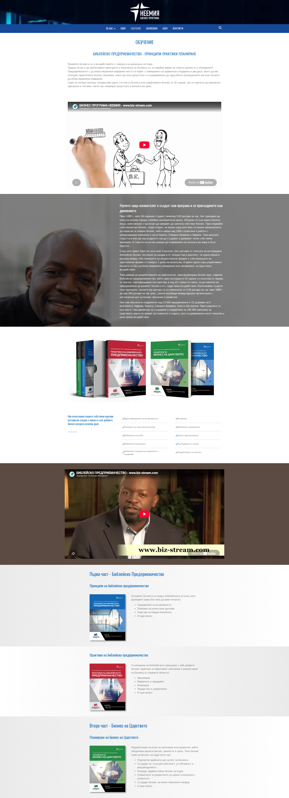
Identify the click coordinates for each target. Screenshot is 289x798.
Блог (165, 28)
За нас (109, 28)
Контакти (178, 28)
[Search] (219, 28)
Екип (123, 28)
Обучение (136, 28)
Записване (152, 28)
